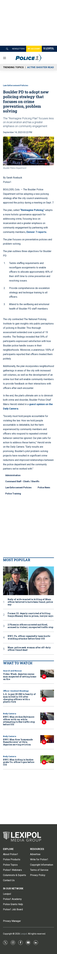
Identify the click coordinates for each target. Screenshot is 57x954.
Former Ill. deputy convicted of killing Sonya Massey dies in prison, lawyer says (30, 614)
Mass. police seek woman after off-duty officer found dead (29, 648)
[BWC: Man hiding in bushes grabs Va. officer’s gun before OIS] (47, 759)
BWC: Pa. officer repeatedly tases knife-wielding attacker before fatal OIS (29, 637)
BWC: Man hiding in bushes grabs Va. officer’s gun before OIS (18, 762)
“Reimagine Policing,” (32, 210)
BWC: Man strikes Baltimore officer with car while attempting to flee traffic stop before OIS (19, 720)
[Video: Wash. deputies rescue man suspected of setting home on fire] (47, 673)
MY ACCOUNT (34, 49)
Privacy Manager (12, 921)
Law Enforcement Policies (15, 85)
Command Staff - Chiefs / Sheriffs (22, 481)
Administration (13, 475)
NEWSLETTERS (18, 49)
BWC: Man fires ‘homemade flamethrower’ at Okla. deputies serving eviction (18, 742)
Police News (44, 487)
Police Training (13, 493)
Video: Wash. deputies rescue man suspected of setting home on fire (19, 677)
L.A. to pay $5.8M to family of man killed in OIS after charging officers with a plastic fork (19, 698)
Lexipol (23, 934)
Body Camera (9, 713)
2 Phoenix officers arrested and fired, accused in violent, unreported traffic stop (30, 626)
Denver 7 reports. (36, 232)
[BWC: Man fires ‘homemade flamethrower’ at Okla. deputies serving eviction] (47, 739)
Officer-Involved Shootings (16, 691)
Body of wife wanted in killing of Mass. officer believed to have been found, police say (30, 602)
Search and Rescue (12, 671)
